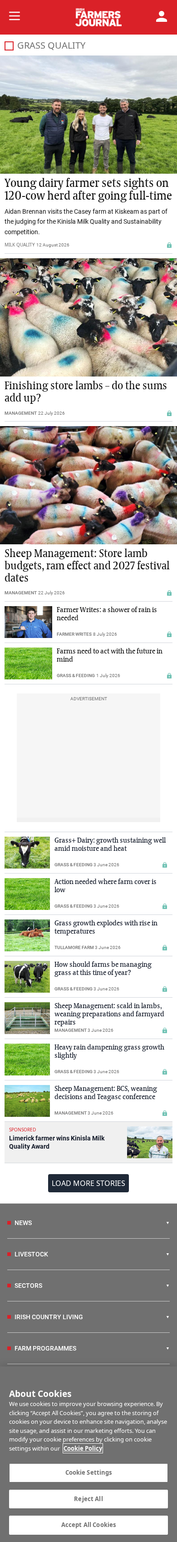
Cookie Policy (83, 1448)
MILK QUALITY (20, 244)
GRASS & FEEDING (76, 675)
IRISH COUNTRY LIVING (49, 1317)
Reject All (88, 1499)
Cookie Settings (88, 1472)
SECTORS (28, 1285)
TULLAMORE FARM (74, 947)
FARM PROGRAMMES (45, 1348)
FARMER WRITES (74, 634)
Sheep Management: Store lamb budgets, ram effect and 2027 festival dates (87, 566)
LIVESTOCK (31, 1254)
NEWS (23, 1222)
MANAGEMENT (21, 413)
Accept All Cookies (88, 1525)
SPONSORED (22, 1129)
